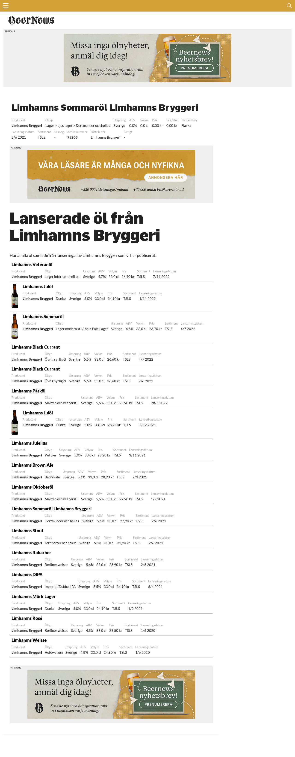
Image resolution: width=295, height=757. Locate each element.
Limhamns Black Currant (36, 347)
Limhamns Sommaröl (43, 316)
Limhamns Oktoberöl (32, 486)
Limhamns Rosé (27, 618)
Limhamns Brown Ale (32, 465)
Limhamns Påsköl (28, 390)
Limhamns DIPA (27, 574)
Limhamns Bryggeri (27, 125)
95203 (72, 137)
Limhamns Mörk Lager (34, 596)
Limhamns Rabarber (31, 552)
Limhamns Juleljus (29, 443)
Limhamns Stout (28, 530)
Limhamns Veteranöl (32, 264)
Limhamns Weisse (29, 640)
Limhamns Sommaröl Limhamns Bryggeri (51, 508)
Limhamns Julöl (38, 286)
